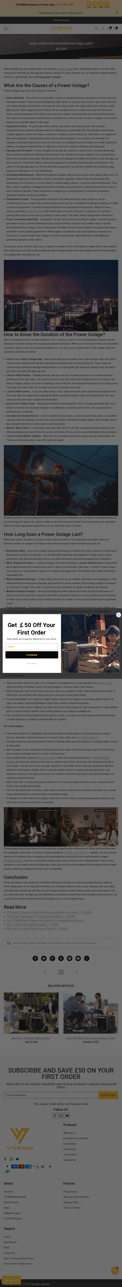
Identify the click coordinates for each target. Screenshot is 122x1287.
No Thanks (32, 663)
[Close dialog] (118, 615)
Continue (31, 654)
